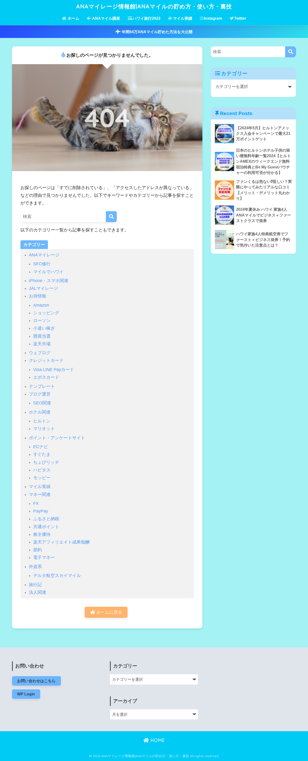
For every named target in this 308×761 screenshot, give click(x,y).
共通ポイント (46, 526)
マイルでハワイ (48, 271)
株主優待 (42, 534)
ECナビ (40, 446)
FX (36, 503)
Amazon (41, 305)
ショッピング (46, 312)
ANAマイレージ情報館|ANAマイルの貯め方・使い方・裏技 (154, 6)
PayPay (40, 511)
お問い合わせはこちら (36, 681)
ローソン (42, 320)
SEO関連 (42, 403)
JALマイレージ (43, 288)
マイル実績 (182, 18)
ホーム (73, 18)
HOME (157, 740)
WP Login (26, 694)
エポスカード (46, 377)
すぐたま (42, 454)
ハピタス (42, 470)
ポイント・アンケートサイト (57, 437)
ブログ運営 (40, 394)
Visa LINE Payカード (53, 369)
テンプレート (42, 386)
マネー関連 (40, 494)
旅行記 (35, 584)
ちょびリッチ (46, 462)
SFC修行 (42, 263)
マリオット (44, 428)
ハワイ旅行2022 (146, 18)
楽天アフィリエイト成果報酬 (61, 542)
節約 (37, 549)
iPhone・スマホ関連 (48, 280)
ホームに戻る (108, 612)
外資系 (35, 566)
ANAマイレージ (44, 255)
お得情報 (37, 296)
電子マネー (44, 557)
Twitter (240, 18)
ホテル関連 (40, 412)
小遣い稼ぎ (44, 328)
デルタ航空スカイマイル (57, 575)
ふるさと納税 (46, 518)
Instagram (213, 18)
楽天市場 (42, 343)
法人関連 (37, 592)
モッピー (42, 477)
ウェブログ (40, 352)
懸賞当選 (42, 336)
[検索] (111, 216)
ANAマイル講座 (106, 18)
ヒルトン (42, 421)
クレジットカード (46, 360)
